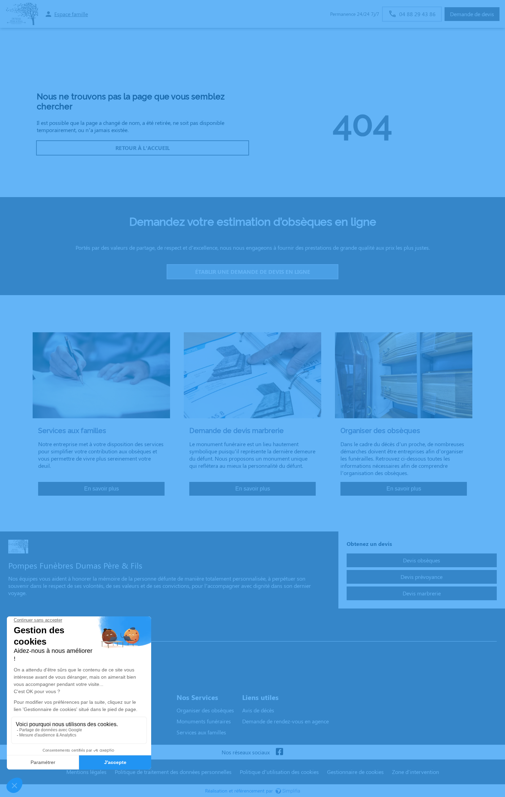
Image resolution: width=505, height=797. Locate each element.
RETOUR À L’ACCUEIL (142, 147)
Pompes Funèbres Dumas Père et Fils (55, 634)
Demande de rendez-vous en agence (285, 721)
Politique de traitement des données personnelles (173, 771)
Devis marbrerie (422, 593)
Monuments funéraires (204, 721)
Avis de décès (258, 710)
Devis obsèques (421, 560)
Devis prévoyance (421, 576)
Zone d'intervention (415, 771)
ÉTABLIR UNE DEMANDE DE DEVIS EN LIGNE (252, 271)
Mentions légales (86, 771)
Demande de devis (472, 14)
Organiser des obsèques (205, 710)
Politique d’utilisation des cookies (279, 771)
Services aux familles (201, 732)
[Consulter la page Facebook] (279, 752)
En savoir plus (101, 489)
